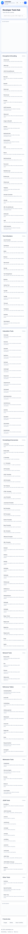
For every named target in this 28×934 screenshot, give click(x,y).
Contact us (10, 931)
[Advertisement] (14, 37)
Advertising (3, 931)
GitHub (11, 922)
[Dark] (23, 3)
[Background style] (17, 3)
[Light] (21, 3)
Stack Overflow (19, 922)
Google (5, 922)
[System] (25, 3)
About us (16, 931)
